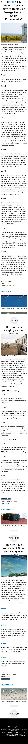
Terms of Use (9, 734)
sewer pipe (19, 90)
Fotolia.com (19, 576)
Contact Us (17, 732)
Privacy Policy (18, 734)
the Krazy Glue (10, 647)
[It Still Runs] (14, 2)
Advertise (10, 732)
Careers (23, 732)
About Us (4, 732)
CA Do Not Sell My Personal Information (14, 735)
